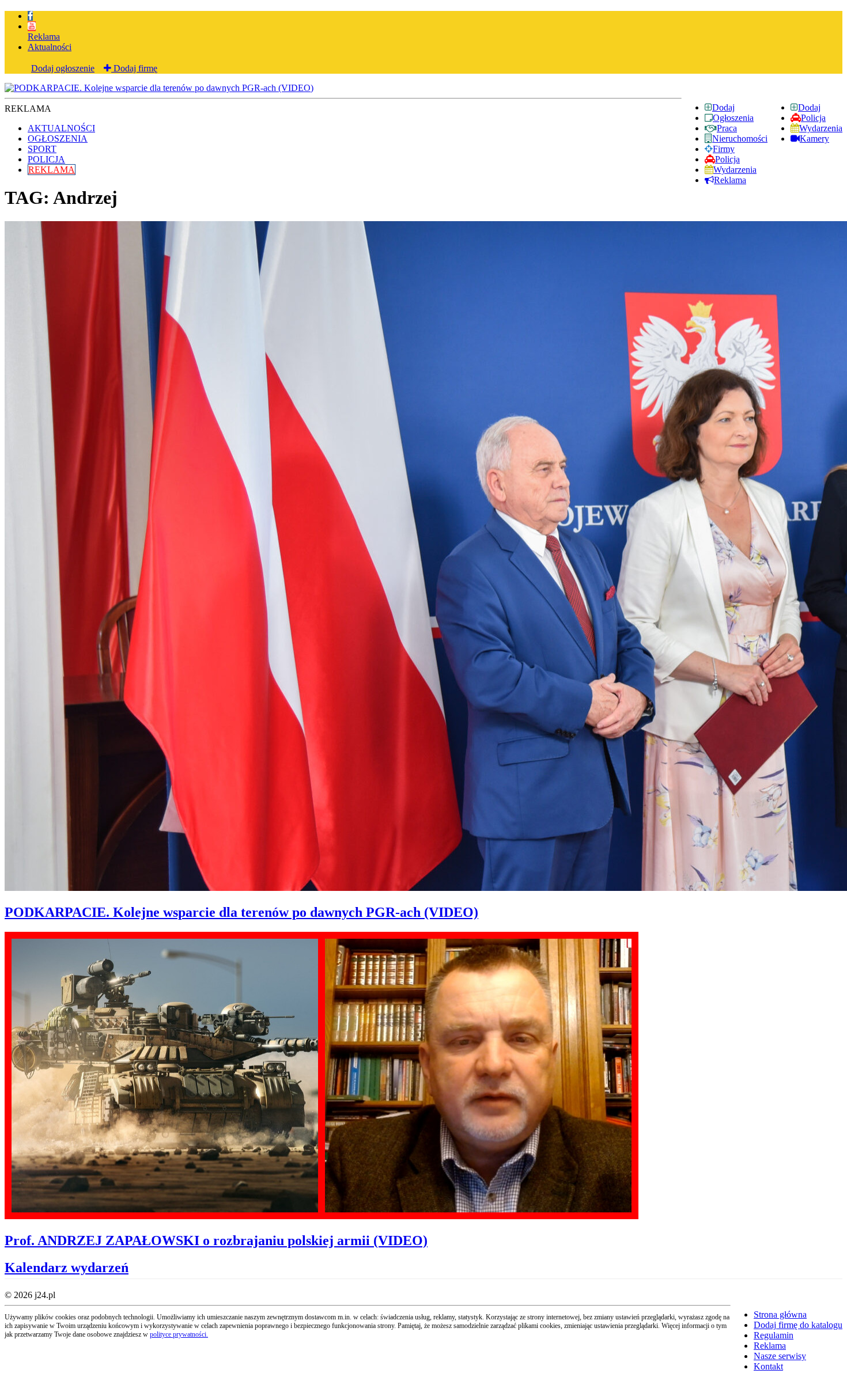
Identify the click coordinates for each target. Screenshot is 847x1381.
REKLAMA (51, 169)
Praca (727, 128)
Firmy (724, 149)
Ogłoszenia (733, 118)
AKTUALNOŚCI (61, 128)
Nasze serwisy (780, 1356)
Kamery (814, 138)
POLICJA (46, 159)
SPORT (42, 149)
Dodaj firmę (134, 68)
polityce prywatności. (179, 1334)
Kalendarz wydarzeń (66, 1267)
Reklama (44, 36)
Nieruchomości (739, 138)
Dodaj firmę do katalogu (798, 1325)
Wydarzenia (820, 128)
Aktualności (49, 47)
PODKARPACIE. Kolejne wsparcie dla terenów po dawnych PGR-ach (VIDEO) (241, 912)
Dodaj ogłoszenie (62, 68)
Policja (813, 118)
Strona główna (780, 1314)
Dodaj (809, 107)
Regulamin (773, 1335)
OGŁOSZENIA (58, 138)
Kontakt (768, 1366)
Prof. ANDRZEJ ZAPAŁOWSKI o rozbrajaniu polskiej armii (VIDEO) (216, 1240)
